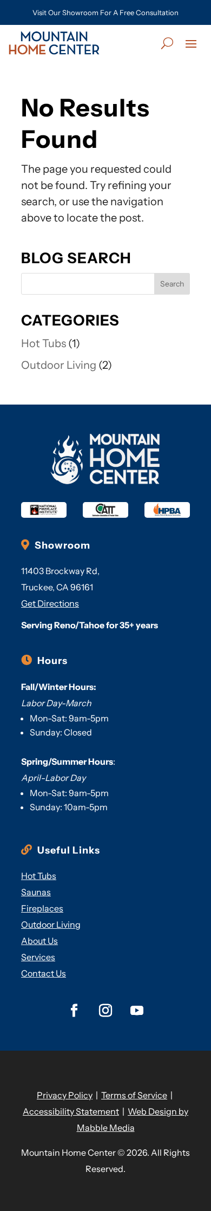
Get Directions (50, 603)
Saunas (36, 892)
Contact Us (43, 973)
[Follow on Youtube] (137, 1011)
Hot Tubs (43, 343)
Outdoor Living (58, 365)
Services (38, 957)
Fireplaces (42, 908)
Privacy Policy (65, 1095)
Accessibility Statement (71, 1111)
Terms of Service (134, 1095)
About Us (39, 940)
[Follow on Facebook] (74, 1011)
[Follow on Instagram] (105, 1011)
